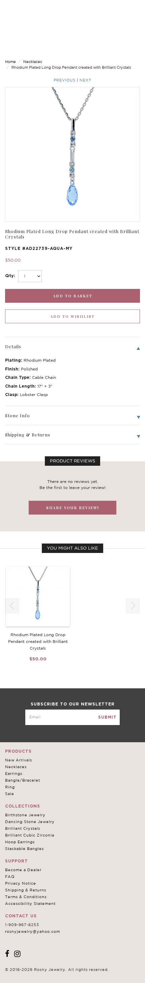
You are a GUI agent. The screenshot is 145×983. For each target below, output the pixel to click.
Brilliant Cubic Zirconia (29, 835)
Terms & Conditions (26, 897)
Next (85, 80)
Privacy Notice (20, 883)
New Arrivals (18, 760)
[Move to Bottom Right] (58, 978)
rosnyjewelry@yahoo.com (32, 931)
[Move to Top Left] (54, 974)
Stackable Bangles (24, 849)
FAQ (9, 877)
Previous (65, 80)
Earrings (13, 774)
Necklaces (32, 62)
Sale (9, 794)
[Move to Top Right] (58, 974)
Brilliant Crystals (22, 828)
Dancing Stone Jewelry (30, 822)
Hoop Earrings (20, 842)
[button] (133, 606)
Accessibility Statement (30, 904)
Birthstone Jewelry (25, 815)
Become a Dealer (23, 870)
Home (10, 62)
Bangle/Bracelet (22, 780)
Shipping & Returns (25, 890)
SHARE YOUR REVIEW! (72, 507)
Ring (10, 787)
